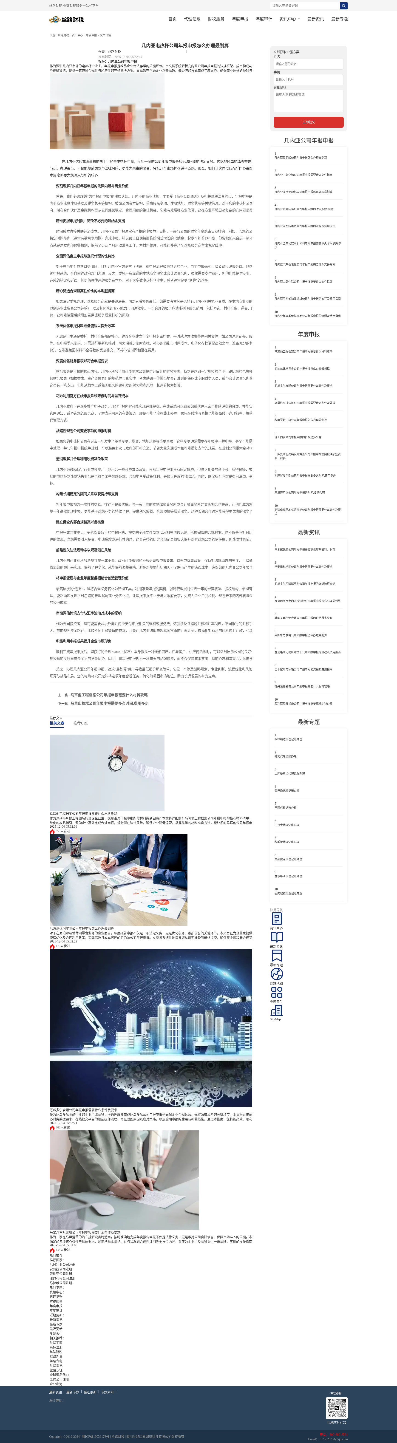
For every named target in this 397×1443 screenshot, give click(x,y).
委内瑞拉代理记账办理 (288, 893)
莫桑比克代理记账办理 (288, 859)
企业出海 (56, 1384)
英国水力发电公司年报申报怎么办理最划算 (301, 635)
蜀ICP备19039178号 (95, 1436)
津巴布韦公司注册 (62, 1278)
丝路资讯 (56, 1365)
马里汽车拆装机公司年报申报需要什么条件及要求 (85, 1232)
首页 (172, 19)
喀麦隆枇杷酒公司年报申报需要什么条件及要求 (303, 567)
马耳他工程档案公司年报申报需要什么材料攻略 (109, 695)
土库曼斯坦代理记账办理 (290, 773)
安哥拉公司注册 (61, 1269)
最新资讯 (315, 19)
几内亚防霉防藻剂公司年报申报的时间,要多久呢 (304, 209)
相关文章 (57, 723)
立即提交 (309, 122)
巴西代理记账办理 (286, 807)
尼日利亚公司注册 (62, 1264)
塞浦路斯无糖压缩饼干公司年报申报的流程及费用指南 (308, 652)
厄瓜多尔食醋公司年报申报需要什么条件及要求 (83, 1110)
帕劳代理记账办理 (286, 756)
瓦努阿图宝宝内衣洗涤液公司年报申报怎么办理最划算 (308, 601)
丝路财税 (63, 35)
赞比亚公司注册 (61, 1274)
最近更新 (56, 1329)
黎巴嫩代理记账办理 (287, 790)
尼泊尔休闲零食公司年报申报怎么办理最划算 (82, 928)
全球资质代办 (59, 1375)
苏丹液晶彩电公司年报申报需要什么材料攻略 (302, 686)
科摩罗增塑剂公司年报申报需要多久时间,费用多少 (305, 475)
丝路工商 (56, 1342)
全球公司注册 (59, 1379)
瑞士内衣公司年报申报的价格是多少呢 (298, 437)
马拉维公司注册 (61, 1283)
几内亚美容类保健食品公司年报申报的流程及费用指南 (308, 316)
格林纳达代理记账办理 (288, 739)
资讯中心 (77, 35)
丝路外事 (56, 1356)
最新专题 (339, 19)
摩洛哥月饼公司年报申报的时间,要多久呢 (300, 492)
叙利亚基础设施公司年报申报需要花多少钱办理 (303, 703)
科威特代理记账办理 (287, 842)
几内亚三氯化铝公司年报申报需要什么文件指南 (303, 175)
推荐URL (81, 723)
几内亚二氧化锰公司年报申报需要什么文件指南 (303, 281)
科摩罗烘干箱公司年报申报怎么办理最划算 (301, 420)
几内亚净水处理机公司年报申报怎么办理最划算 (303, 192)
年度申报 (240, 19)
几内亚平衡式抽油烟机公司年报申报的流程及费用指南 (308, 298)
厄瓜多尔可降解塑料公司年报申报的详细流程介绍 (305, 584)
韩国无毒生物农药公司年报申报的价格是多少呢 (303, 618)
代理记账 (192, 19)
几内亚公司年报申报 (122, 61)
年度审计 (264, 19)
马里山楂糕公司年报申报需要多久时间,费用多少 (110, 703)
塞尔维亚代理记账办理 (288, 876)
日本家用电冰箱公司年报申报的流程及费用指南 (303, 669)
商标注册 (56, 1347)
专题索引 (56, 1333)
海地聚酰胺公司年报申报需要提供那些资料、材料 (305, 549)
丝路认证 (56, 1370)
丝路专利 (56, 1361)
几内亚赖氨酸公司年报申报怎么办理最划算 (301, 157)
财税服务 (216, 19)
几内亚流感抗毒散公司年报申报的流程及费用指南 (305, 226)
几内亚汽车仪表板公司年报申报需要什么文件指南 (305, 264)
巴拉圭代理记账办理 (287, 825)
